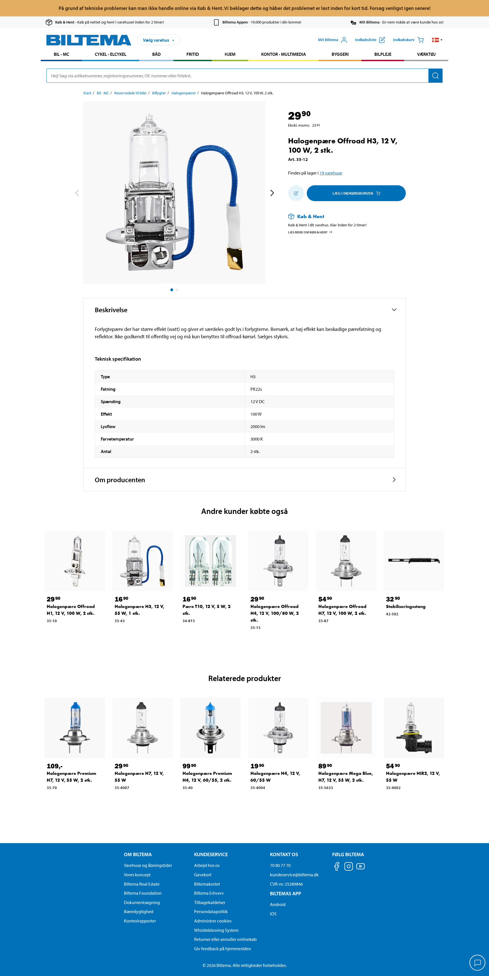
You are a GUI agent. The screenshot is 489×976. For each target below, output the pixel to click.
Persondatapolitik (211, 911)
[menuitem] (61, 54)
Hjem (230, 54)
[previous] (77, 193)
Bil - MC (61, 54)
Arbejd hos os (207, 865)
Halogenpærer (183, 92)
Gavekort (202, 874)
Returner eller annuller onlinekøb (225, 939)
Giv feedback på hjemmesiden (222, 948)
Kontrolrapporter (140, 921)
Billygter (159, 92)
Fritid (192, 54)
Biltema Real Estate (142, 884)
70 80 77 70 (280, 865)
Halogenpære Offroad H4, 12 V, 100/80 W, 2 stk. (274, 613)
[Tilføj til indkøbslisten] (296, 193)
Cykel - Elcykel (110, 54)
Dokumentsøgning (142, 902)
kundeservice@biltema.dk (294, 874)
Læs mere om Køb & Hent (308, 232)
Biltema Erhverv (209, 893)
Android (278, 904)
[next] (272, 193)
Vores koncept (137, 874)
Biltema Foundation (143, 893)
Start (87, 92)
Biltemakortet (207, 884)
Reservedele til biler (130, 92)
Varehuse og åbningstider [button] (148, 865)
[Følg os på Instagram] (348, 867)
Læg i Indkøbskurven (353, 193)
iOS (273, 914)
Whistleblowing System (216, 930)
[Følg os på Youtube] (360, 869)
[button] (437, 40)
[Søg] (435, 76)
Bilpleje (382, 54)
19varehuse (330, 173)
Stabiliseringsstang (406, 606)
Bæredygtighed (138, 911)
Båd (156, 54)
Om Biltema (138, 854)
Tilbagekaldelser (209, 902)
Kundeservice (211, 854)
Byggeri (340, 54)
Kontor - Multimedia (283, 54)
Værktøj (426, 54)
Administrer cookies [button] (212, 921)
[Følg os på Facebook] (336, 867)
